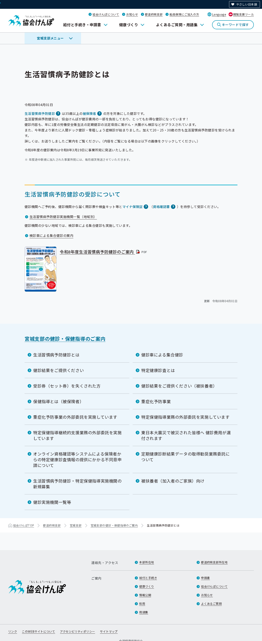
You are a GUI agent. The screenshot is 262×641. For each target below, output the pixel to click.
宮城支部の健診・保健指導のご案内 (65, 338)
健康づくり (128, 24)
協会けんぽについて (106, 14)
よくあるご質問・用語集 (177, 24)
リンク (12, 631)
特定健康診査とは (158, 370)
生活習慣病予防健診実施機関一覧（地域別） (63, 216)
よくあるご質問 (211, 603)
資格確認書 (161, 206)
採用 (142, 603)
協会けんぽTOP (23, 525)
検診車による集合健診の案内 (51, 235)
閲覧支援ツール (243, 14)
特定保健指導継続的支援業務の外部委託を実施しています (77, 435)
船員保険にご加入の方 (184, 14)
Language (219, 14)
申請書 (205, 578)
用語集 (143, 612)
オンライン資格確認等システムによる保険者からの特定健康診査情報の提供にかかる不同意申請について (77, 459)
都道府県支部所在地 (214, 562)
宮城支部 (76, 525)
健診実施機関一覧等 (52, 502)
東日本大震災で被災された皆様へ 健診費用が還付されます (186, 435)
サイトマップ (109, 631)
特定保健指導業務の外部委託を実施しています (185, 417)
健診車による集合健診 (162, 355)
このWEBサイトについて (38, 631)
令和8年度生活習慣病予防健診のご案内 (104, 252)
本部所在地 (146, 562)
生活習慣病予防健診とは (56, 355)
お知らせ (132, 14)
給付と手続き (148, 578)
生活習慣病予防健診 (40, 113)
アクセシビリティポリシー (77, 631)
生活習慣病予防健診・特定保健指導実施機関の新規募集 (77, 484)
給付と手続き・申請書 (82, 24)
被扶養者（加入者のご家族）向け (172, 481)
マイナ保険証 (132, 206)
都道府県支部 (154, 14)
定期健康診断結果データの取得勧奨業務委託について (185, 456)
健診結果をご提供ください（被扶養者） (179, 386)
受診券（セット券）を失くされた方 (67, 386)
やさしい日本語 (246, 4)
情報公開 (145, 595)
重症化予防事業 (156, 401)
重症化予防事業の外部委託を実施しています (75, 417)
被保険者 (89, 113)
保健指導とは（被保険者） (58, 401)
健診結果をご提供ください (58, 370)
